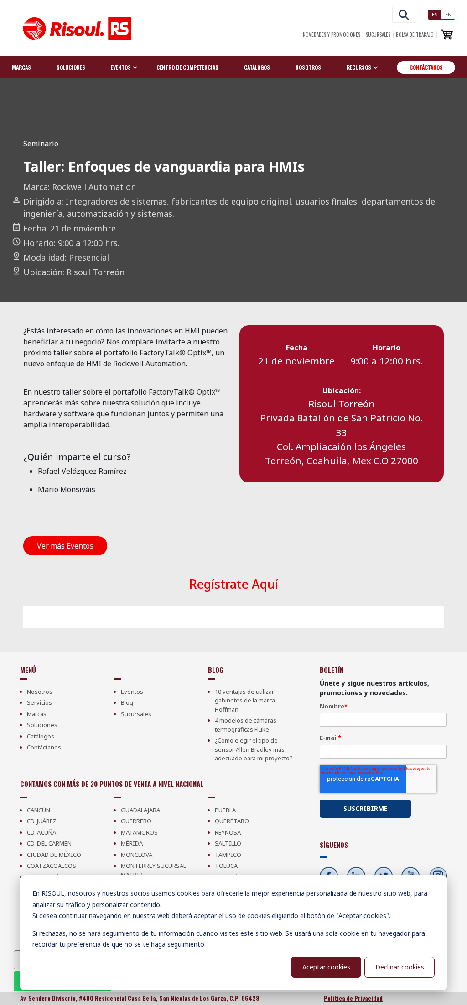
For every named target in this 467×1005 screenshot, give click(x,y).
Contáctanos (426, 67)
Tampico (228, 855)
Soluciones (71, 67)
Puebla (225, 810)
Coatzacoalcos (51, 865)
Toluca (226, 865)
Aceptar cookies (326, 967)
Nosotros (308, 67)
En (448, 14)
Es (435, 14)
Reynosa (228, 832)
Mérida (132, 843)
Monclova (136, 855)
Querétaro (232, 821)
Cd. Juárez (42, 821)
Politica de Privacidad (353, 998)
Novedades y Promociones (331, 34)
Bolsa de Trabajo (415, 34)
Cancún (38, 810)
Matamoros (139, 832)
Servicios (39, 702)
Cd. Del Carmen (49, 843)
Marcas (21, 67)
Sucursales (378, 34)
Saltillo (228, 843)
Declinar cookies (399, 967)
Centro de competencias (187, 67)
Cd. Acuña (41, 832)
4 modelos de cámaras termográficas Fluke (245, 724)
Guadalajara (140, 810)
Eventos (132, 691)
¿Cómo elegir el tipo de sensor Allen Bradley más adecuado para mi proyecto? (254, 749)
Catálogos (257, 67)
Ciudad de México (54, 855)
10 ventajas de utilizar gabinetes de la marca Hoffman (245, 700)
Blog (127, 702)
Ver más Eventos (65, 546)
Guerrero (136, 821)
